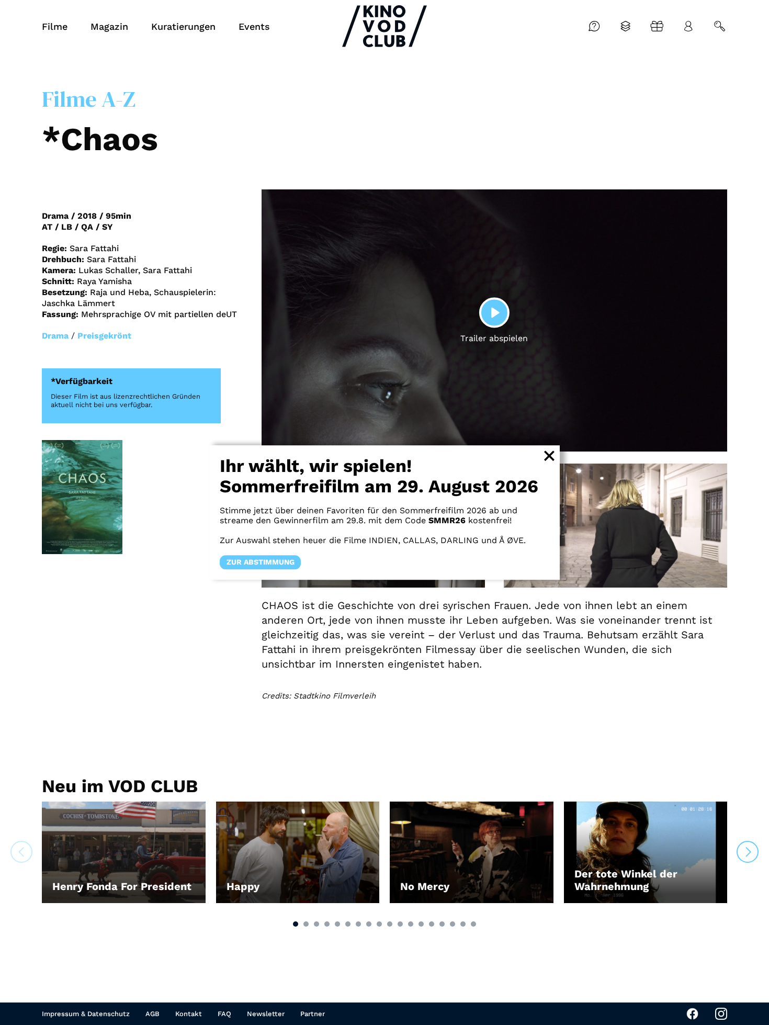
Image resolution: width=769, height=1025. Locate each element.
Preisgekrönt (104, 336)
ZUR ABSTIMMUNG (261, 562)
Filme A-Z (88, 99)
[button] (295, 924)
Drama (55, 336)
